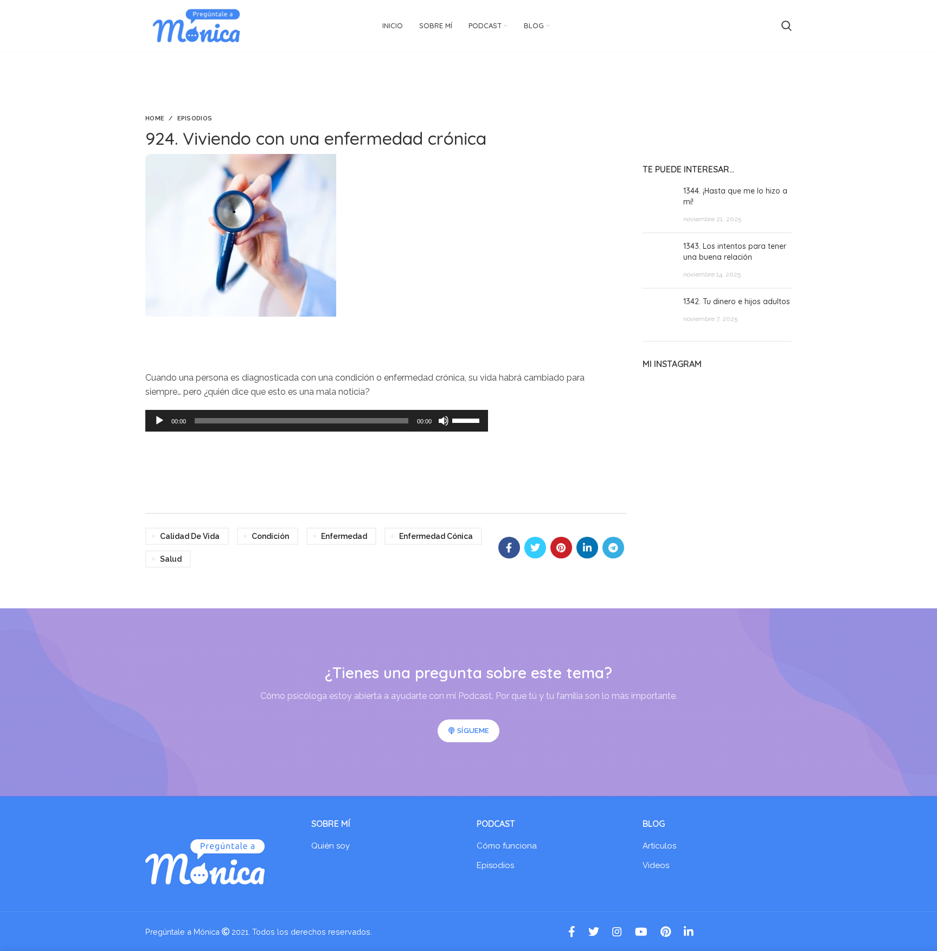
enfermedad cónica (436, 536)
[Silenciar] (443, 420)
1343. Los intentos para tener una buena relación (734, 251)
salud (171, 559)
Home (154, 118)
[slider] (467, 419)
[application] (316, 421)
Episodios (195, 118)
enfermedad (344, 536)
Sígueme (473, 731)
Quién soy (330, 846)
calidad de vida (190, 536)
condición (270, 536)
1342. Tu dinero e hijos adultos (736, 301)
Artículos (659, 846)
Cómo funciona (507, 846)
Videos (656, 865)
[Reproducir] (159, 420)
